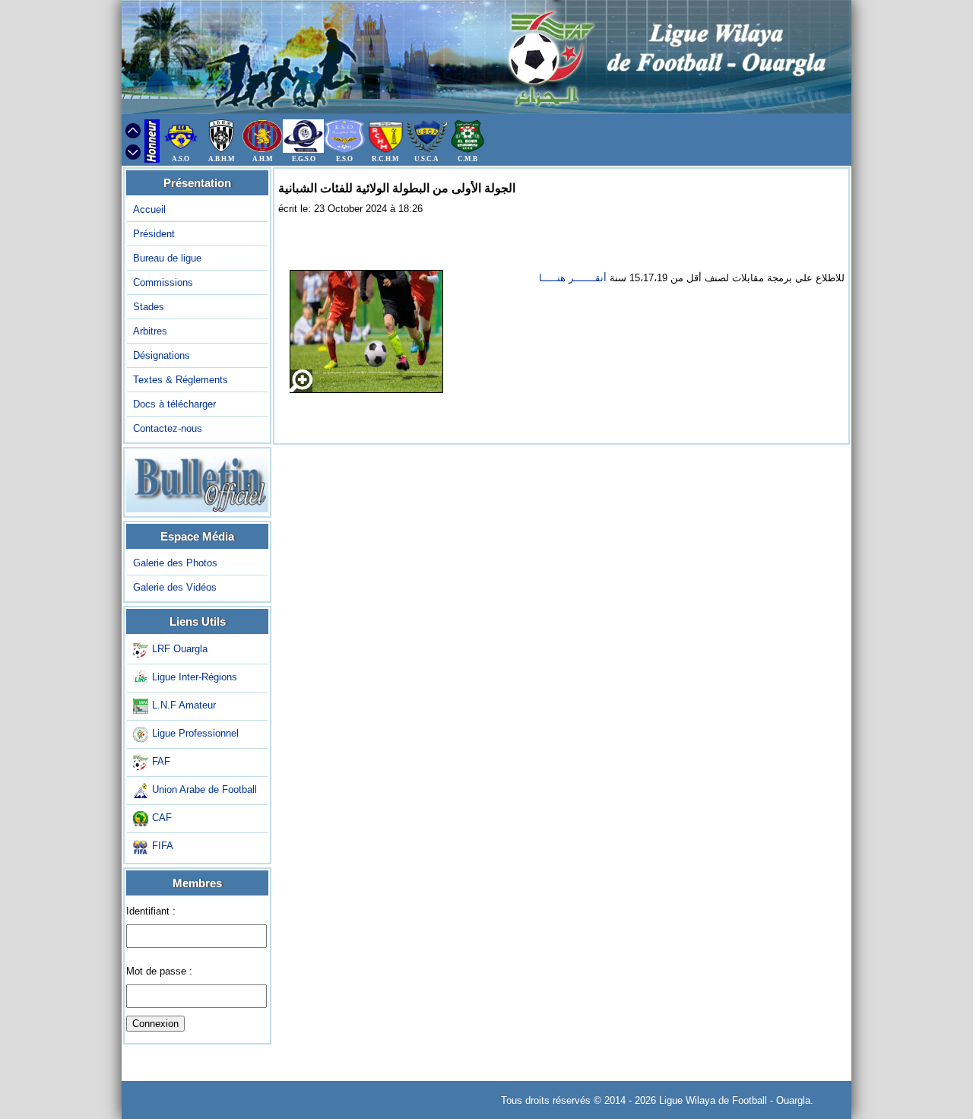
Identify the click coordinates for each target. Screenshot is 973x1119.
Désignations (161, 355)
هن (561, 278)
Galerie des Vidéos (175, 587)
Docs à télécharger (174, 404)
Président (154, 233)
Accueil (149, 209)
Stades (148, 306)
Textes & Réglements (180, 379)
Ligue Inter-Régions (194, 677)
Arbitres (150, 331)
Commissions (163, 282)
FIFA (162, 846)
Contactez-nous (167, 428)
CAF (162, 818)
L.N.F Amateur (184, 706)
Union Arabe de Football (204, 790)
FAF (161, 762)
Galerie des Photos (175, 563)
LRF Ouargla (180, 649)
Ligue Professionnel (195, 734)
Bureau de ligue (167, 258)
